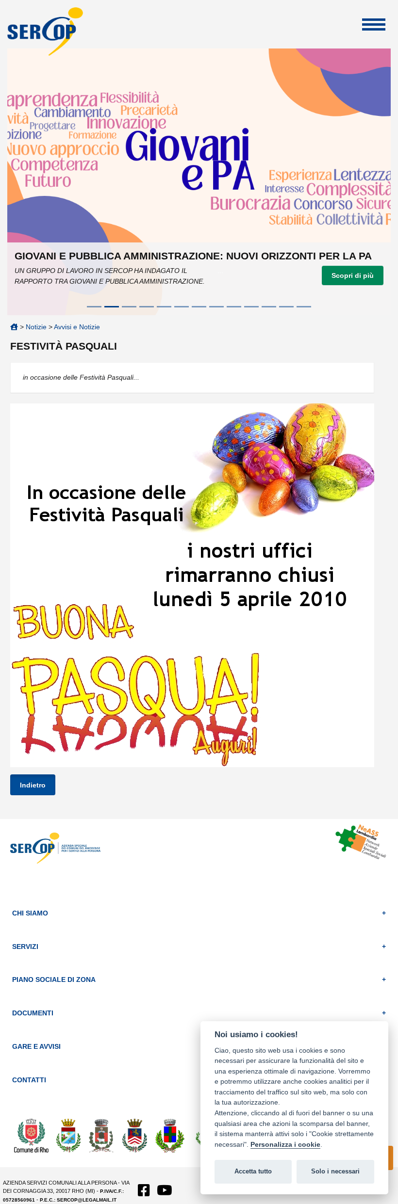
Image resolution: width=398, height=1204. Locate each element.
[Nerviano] (169, 1135)
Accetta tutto (253, 1171)
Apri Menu (374, 24)
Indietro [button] (33, 785)
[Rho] (31, 1135)
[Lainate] (134, 1135)
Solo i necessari (335, 1171)
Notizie (36, 327)
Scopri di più (353, 275)
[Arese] (68, 1135)
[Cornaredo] (101, 1135)
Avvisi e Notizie (77, 327)
